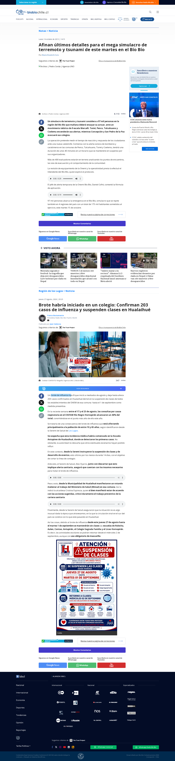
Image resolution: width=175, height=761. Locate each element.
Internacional (41, 19)
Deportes (64, 19)
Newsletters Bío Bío (92, 2)
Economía (54, 19)
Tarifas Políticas (22, 746)
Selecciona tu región (28, 2)
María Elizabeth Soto (50, 55)
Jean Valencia (55, 324)
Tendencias (74, 19)
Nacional (29, 19)
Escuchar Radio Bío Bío (145, 2)
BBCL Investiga (96, 19)
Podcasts (19, 19)
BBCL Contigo (109, 19)
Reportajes (21, 730)
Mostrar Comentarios (82, 224)
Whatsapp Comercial (105, 747)
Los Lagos (73, 430)
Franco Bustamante (55, 315)
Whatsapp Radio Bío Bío (147, 747)
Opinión (85, 19)
